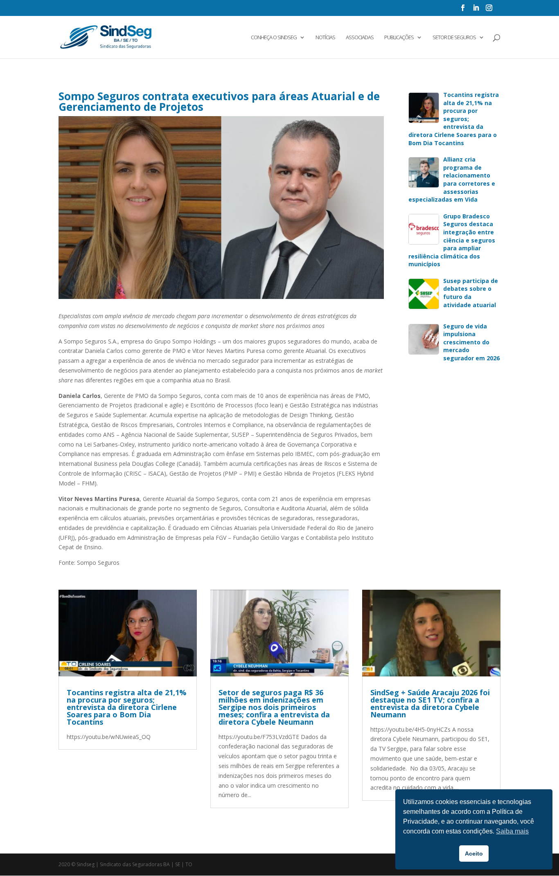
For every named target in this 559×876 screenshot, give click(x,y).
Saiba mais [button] (512, 831)
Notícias (325, 37)
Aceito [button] (474, 853)
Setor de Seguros (454, 37)
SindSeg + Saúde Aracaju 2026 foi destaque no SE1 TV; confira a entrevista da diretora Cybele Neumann (430, 703)
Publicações (399, 37)
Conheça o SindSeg (274, 37)
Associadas (360, 37)
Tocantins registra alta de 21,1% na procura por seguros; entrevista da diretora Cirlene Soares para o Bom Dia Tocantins (126, 707)
